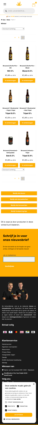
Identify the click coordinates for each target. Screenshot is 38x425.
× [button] (33, 384)
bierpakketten (6, 308)
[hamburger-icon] (5, 4)
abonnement (28, 315)
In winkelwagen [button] (10, 80)
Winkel (8, 19)
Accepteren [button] (18, 415)
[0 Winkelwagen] (33, 4)
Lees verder (17, 399)
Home (4, 19)
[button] (12, 419)
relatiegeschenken (16, 317)
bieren (31, 306)
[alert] (19, 402)
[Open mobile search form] (19, 11)
